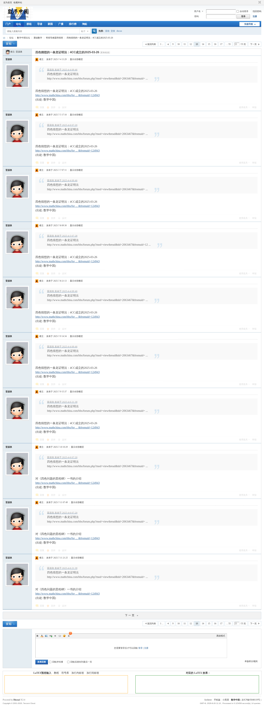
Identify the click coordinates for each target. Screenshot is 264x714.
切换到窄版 (259, 2)
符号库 (65, 673)
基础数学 (38, 38)
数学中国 (4, 37)
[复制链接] (105, 52)
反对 (64, 107)
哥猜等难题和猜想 (54, 38)
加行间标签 (93, 673)
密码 (196, 16)
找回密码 (257, 11)
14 (203, 44)
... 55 (228, 44)
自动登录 (244, 11)
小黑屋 (226, 700)
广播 (60, 24)
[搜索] (93, 31)
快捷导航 (248, 24)
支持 (53, 107)
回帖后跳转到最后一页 (81, 662)
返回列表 (151, 44)
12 (191, 44)
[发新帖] (10, 44)
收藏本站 (17, 2)
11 (185, 44)
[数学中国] (18, 19)
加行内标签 (77, 673)
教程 (56, 673)
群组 (29, 24)
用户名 (197, 11)
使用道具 (243, 107)
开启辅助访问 (256, 2)
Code (60, 636)
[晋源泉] (8, 52)
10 (178, 44)
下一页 (253, 44)
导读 (39, 24)
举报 (254, 107)
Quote (55, 636)
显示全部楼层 (76, 59)
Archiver (208, 700)
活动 (107, 31)
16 (215, 44)
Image (46, 636)
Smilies (64, 636)
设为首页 (7, 2)
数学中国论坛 (23, 38)
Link (51, 636)
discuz (119, 31)
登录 (140, 648)
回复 (42, 107)
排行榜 (73, 24)
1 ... (161, 44)
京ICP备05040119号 (251, 700)
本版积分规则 (251, 661)
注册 (255, 16)
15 (209, 44)
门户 (8, 24)
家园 (50, 24)
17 (221, 44)
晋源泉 (19, 52)
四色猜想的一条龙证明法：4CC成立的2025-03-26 (90, 38)
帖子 (83, 31)
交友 (113, 31)
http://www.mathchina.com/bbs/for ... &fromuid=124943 (67, 95)
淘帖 (84, 24)
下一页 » (132, 615)
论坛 (18, 24)
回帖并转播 (57, 662)
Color (42, 636)
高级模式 (220, 636)
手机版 (217, 700)
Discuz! (16, 700)
